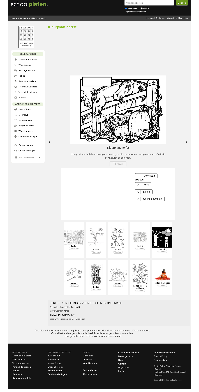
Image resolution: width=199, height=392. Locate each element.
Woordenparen (55, 370)
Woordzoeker (19, 359)
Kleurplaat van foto (21, 378)
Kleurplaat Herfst (66, 307)
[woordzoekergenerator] (26, 47)
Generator (88, 355)
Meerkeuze (53, 359)
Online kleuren (90, 370)
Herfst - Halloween (162, 283)
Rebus (15, 370)
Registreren (161, 18)
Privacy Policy (160, 356)
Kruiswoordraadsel (21, 355)
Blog (120, 360)
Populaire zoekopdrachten (135, 11)
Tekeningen (132, 8)
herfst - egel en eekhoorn (140, 287)
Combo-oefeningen (57, 374)
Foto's (146, 8)
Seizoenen (24, 18)
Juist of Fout (54, 355)
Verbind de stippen (21, 367)
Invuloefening (54, 363)
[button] (150, 199)
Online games (90, 374)
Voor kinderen (90, 363)
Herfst (35, 18)
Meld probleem (182, 18)
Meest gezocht (125, 356)
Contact (170, 18)
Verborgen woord (20, 363)
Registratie (123, 367)
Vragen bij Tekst (55, 367)
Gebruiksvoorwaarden (164, 352)
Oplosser (87, 359)
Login (121, 371)
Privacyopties (160, 360)
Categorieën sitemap (128, 352)
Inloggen (150, 18)
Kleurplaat (17, 374)
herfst (43, 18)
